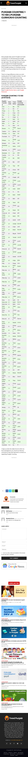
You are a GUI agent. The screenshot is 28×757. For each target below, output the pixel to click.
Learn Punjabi (4, 598)
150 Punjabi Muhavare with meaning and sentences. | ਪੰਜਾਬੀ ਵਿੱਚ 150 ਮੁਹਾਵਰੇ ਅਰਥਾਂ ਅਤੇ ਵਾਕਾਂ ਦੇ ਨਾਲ (12, 663)
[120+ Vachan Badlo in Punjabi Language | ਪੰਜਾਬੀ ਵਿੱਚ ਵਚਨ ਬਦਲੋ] (14, 632)
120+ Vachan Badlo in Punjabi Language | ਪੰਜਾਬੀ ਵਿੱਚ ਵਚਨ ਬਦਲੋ (13, 641)
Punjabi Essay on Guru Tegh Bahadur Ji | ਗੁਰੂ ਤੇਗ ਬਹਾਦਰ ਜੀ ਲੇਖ (13, 600)
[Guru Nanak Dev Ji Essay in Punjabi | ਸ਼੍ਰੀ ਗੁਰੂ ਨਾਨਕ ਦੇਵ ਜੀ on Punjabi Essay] (14, 611)
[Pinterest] (14, 743)
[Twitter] (10, 490)
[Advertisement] (14, 40)
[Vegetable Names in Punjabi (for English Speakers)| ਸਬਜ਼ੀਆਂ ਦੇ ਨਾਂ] (14, 695)
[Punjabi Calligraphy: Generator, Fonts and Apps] (14, 674)
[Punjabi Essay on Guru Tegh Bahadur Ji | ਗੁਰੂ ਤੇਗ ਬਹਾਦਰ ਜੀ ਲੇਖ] (14, 591)
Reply (7, 514)
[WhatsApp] (13, 490)
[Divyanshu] (6, 499)
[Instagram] (10, 743)
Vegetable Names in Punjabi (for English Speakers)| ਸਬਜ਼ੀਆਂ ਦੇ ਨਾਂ (11, 705)
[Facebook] (7, 490)
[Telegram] (17, 743)
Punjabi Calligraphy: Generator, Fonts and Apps (12, 684)
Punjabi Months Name (11, 90)
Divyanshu (4, 20)
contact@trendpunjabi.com (17, 740)
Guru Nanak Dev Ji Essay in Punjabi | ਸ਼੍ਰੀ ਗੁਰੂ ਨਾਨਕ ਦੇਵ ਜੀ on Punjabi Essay (13, 620)
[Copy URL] (16, 490)
